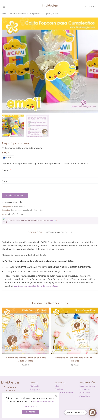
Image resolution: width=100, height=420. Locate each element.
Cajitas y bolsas (51, 13)
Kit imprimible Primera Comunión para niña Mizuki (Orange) (25, 359)
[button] (5, 66)
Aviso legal (84, 396)
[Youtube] (96, 413)
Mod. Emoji (27, 210)
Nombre (6, 170)
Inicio (4, 13)
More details (30, 406)
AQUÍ (52, 220)
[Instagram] (82, 413)
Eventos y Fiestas (18, 13)
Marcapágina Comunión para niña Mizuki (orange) (75, 359)
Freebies (59, 389)
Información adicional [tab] (59, 232)
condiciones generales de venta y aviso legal (36, 286)
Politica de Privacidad (43, 401)
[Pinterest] (87, 413)
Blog (57, 386)
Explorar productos (64, 392)
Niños (41, 210)
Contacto (34, 386)
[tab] (35, 232)
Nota (4, 181)
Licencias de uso (87, 386)
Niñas (35, 210)
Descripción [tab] (35, 232)
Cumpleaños (35, 13)
